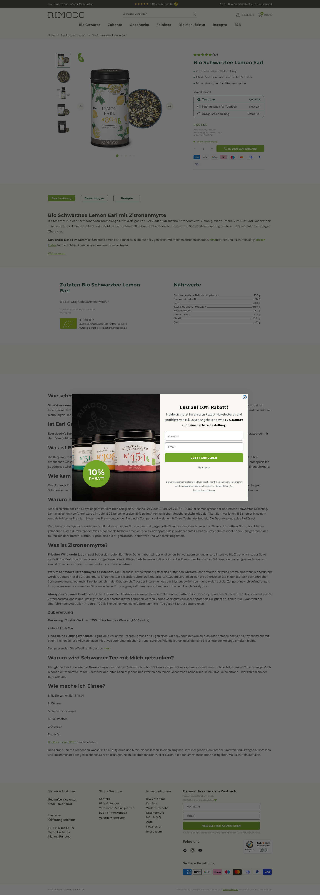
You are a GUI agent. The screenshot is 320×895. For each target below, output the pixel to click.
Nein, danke (204, 467)
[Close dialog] (244, 397)
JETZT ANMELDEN (204, 458)
